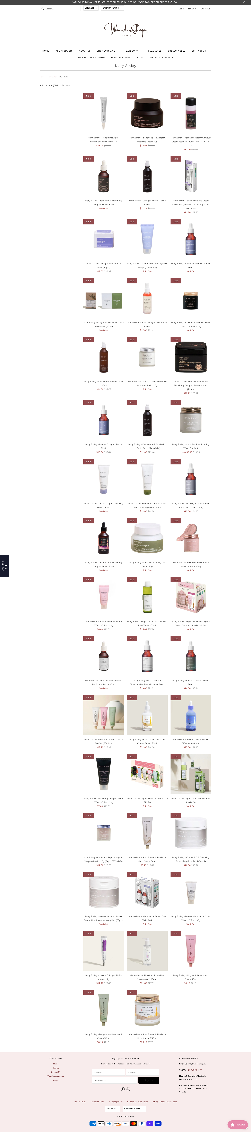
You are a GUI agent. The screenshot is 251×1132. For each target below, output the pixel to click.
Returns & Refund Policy (137, 1101)
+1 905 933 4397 (194, 1070)
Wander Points (120, 57)
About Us (84, 51)
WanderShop (128, 1116)
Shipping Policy (115, 1101)
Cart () (193, 9)
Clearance (155, 51)
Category (132, 51)
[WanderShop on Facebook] (123, 1089)
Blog (140, 57)
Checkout (205, 9)
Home (45, 51)
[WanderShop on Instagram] (128, 1089)
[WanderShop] (125, 31)
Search (56, 1068)
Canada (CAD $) (111, 8)
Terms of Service (98, 1101)
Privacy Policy (80, 1101)
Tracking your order (91, 57)
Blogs (55, 1080)
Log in (181, 9)
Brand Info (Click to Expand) (56, 85)
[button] (4, 566)
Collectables (176, 51)
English (89, 8)
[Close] (246, 1081)
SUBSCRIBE (223, 1115)
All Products (64, 51)
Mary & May (125, 65)
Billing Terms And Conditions (165, 1101)
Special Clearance (161, 57)
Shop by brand (107, 51)
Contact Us (199, 51)
